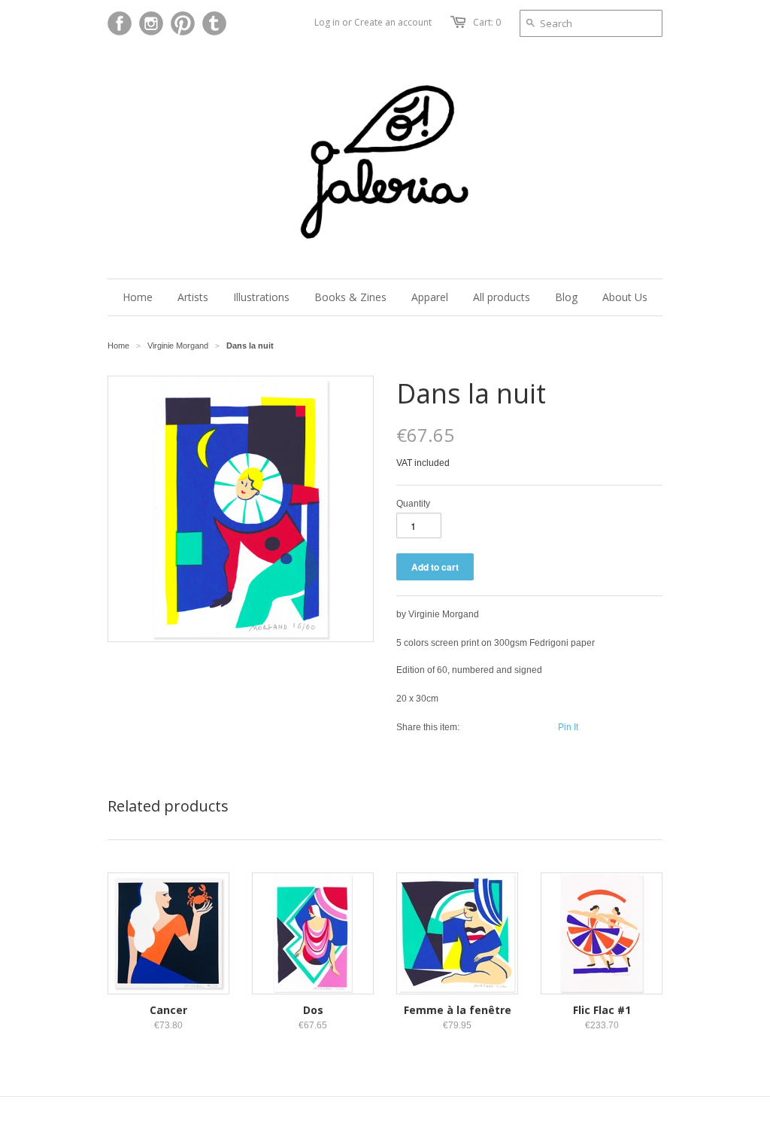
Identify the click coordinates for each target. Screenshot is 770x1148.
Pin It (568, 727)
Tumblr (214, 23)
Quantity (413, 503)
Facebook (120, 23)
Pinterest (183, 23)
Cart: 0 (487, 22)
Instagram (151, 23)
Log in (327, 22)
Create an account (393, 22)
